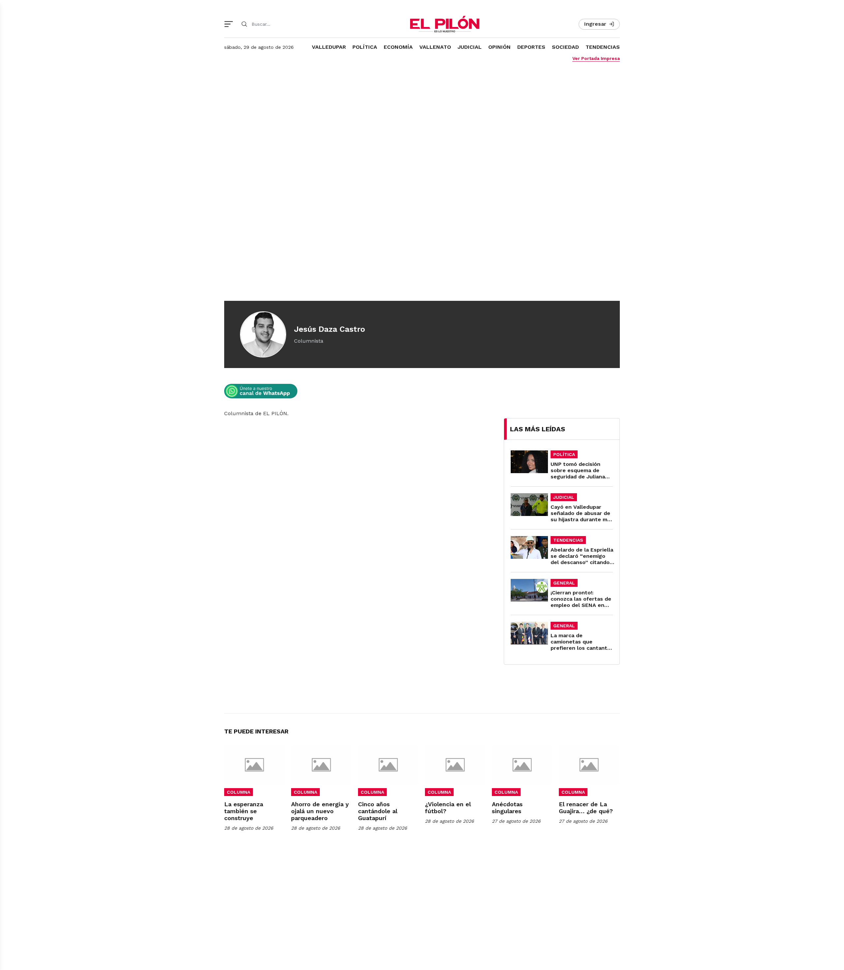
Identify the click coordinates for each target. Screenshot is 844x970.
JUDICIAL (470, 47)
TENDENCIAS (603, 47)
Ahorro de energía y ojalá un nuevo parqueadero (320, 811)
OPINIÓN (499, 47)
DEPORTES (531, 47)
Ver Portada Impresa (596, 58)
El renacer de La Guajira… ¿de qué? (586, 807)
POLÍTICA (364, 47)
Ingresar (595, 24)
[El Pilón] (444, 24)
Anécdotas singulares (507, 807)
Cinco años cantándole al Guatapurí (377, 811)
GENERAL (564, 582)
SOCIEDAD (565, 47)
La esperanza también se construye (243, 811)
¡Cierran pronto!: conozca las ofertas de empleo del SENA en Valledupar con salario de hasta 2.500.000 (581, 605)
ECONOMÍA (398, 47)
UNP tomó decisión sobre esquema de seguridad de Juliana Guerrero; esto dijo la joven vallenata (579, 476)
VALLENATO (435, 47)
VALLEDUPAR (329, 47)
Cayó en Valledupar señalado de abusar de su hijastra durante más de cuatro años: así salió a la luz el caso (582, 519)
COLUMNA (238, 792)
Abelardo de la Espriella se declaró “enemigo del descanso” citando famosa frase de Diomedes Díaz (582, 562)
